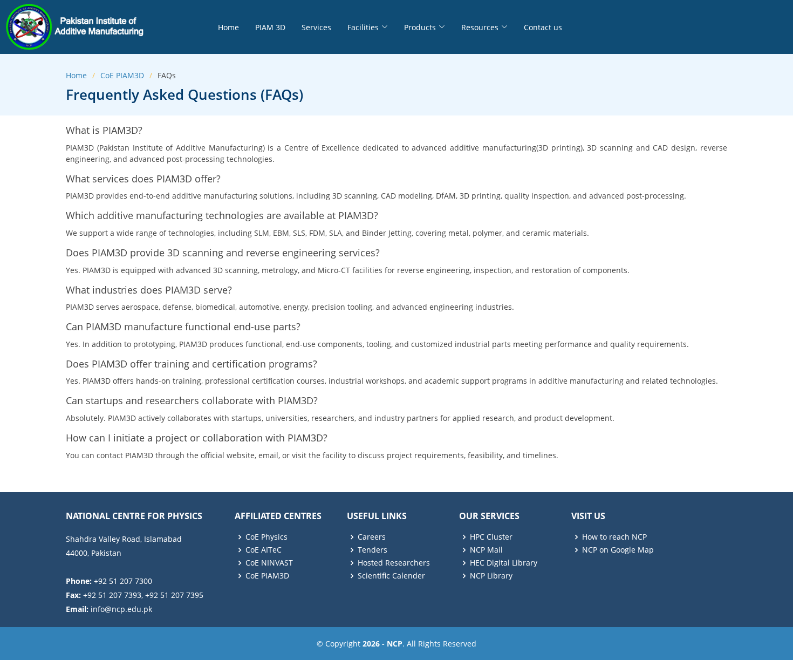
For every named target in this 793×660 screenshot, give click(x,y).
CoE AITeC (263, 550)
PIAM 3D (270, 27)
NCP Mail (486, 550)
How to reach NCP (614, 537)
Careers (372, 537)
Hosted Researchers (394, 563)
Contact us (543, 27)
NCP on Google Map (618, 550)
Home (228, 27)
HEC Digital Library (503, 563)
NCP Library (491, 576)
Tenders (372, 550)
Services (316, 27)
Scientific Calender (391, 576)
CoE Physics (266, 537)
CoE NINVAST (269, 563)
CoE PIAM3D (122, 75)
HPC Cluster (491, 537)
